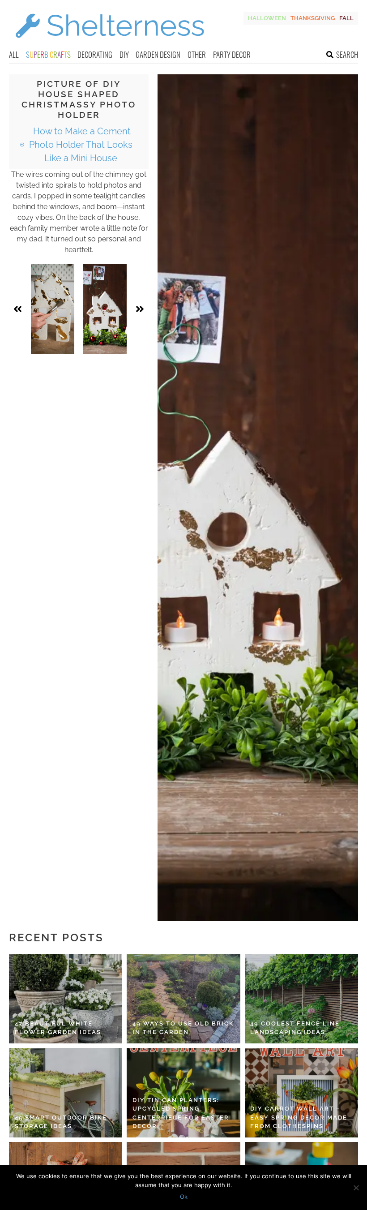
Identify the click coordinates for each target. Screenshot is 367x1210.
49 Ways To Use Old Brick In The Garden (183, 1028)
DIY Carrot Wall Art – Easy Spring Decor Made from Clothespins (298, 1117)
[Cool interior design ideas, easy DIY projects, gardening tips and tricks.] (109, 43)
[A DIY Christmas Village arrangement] (105, 309)
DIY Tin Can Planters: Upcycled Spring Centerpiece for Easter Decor (180, 1113)
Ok (184, 1196)
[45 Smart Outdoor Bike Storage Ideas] (65, 1092)
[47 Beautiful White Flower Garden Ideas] (65, 998)
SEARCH (347, 54)
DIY (124, 54)
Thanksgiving (312, 18)
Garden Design (158, 54)
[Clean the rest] (52, 309)
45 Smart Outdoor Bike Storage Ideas (61, 1122)
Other (197, 54)
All (14, 54)
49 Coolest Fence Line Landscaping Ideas (295, 1028)
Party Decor (232, 54)
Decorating (94, 54)
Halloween (267, 18)
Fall (346, 18)
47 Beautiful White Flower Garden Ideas (58, 1028)
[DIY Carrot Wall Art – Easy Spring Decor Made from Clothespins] (301, 1092)
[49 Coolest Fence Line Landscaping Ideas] (301, 998)
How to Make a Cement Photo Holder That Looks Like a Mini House (80, 144)
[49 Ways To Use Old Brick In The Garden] (183, 998)
